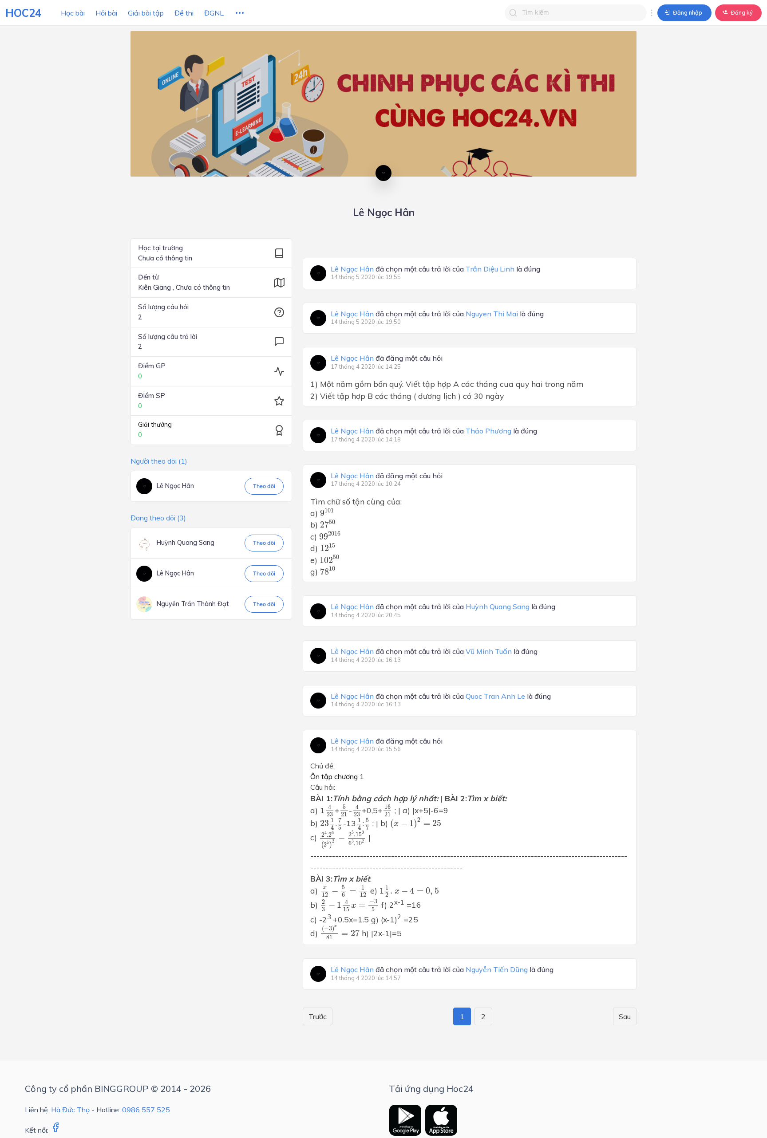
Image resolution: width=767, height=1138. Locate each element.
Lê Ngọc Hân (175, 486)
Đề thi (184, 12)
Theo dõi (264, 486)
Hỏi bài (106, 12)
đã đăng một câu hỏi (387, 358)
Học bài (73, 12)
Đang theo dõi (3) (158, 517)
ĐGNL (214, 12)
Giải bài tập (146, 12)
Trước (317, 1016)
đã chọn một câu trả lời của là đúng (435, 269)
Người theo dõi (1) (158, 461)
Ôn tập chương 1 (337, 776)
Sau (625, 1016)
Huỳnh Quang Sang (185, 543)
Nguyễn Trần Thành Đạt (193, 604)
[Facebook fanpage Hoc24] (55, 1130)
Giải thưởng (155, 425)
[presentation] (327, 512)
